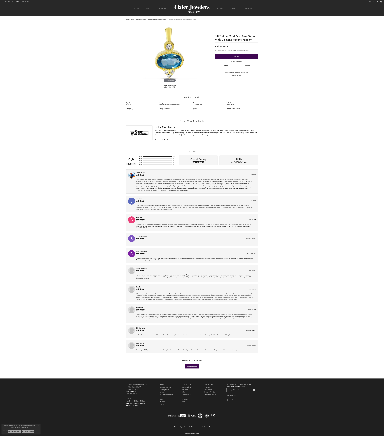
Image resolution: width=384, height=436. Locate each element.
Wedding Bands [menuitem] (164, 389)
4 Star (140, 158)
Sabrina (138, 287)
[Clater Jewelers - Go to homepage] (192, 9)
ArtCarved (185, 389)
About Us (248, 9)
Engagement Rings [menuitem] (165, 387)
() (174, 156)
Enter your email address (235, 386)
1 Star (140, 164)
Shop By (135, 9)
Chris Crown (140, 173)
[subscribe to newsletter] (253, 390)
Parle (183, 401)
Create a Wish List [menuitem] (209, 392)
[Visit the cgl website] (200, 415)
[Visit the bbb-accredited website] (182, 415)
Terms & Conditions (189, 426)
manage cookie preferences (19, 427)
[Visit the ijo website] (172, 415)
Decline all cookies (14, 431)
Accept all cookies (28, 431)
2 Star (140, 162)
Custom (219, 9)
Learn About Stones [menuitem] (210, 394)
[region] (170, 53)
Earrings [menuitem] (162, 392)
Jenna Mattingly (141, 268)
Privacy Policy (178, 426)
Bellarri (184, 392)
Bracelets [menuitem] (162, 401)
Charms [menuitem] (162, 404)
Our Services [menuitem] (208, 389)
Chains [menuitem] (162, 397)
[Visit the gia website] (192, 415)
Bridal (149, 9)
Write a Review (192, 366)
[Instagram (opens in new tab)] (232, 400)
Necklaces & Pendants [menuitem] (166, 394)
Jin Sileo (139, 199)
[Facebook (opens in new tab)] (227, 400)
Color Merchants (197, 104)
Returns (247, 65)
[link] (8, 1)
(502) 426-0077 (169, 87)
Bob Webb (139, 307)
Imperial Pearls (186, 394)
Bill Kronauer (140, 328)
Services (234, 9)
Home (127, 19)
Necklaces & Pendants (141, 19)
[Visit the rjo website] (213, 415)
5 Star (140, 156)
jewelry (132, 19)
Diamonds (163, 9)
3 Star (140, 160)
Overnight (185, 399)
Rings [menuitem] (161, 399)
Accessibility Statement (203, 426)
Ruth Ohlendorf (141, 251)
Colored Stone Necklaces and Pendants (157, 19)
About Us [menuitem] (207, 387)
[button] (370, 1)
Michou (184, 397)
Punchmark (195, 433)
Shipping (226, 65)
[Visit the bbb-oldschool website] (207, 415)
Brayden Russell (141, 236)
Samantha (139, 217)
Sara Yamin (140, 343)
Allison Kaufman (186, 387)
